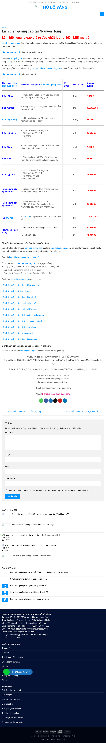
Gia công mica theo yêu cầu (13, 718)
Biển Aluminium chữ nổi (11, 690)
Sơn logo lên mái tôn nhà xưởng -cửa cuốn (28, 579)
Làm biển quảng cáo (11, 43)
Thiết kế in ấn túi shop (10, 713)
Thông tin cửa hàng (10, 676)
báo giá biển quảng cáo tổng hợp (46, 68)
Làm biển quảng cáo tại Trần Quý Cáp (24, 411)
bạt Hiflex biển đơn (30, 285)
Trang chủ (6, 648)
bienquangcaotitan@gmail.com (56, 394)
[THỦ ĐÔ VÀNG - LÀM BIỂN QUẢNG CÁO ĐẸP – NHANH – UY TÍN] (53, 14)
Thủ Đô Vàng (60, 740)
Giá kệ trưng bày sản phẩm (13, 722)
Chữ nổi (26, 216)
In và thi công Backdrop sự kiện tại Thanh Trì (29, 592)
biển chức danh (29, 327)
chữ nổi (9, 218)
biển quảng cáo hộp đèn (33, 315)
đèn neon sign (28, 333)
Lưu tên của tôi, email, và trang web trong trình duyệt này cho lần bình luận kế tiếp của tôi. (49, 490)
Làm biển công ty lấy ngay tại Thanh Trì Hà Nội (30, 599)
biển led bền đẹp (29, 309)
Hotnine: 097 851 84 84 (21, 672)
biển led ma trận (30, 303)
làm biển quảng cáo (33, 248)
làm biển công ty (29, 339)
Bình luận (9, 432)
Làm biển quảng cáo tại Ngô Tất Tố (82, 411)
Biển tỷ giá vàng (9, 119)
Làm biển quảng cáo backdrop (15, 291)
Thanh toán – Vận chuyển (12, 657)
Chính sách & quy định (11, 662)
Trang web (10, 478)
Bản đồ (5, 666)
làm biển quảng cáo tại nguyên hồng (25, 257)
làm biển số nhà (29, 297)
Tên (7, 455)
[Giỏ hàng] (102, 14)
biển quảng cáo (16, 58)
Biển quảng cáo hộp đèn (11, 709)
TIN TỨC (5, 27)
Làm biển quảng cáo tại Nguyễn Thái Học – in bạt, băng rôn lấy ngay (39, 572)
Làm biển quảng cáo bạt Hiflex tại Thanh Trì (28, 585)
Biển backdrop (7, 704)
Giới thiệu (5, 653)
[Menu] (3, 14)
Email (8, 467)
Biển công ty (7, 695)
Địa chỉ (4, 680)
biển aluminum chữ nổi (32, 321)
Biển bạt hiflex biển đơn (11, 699)
